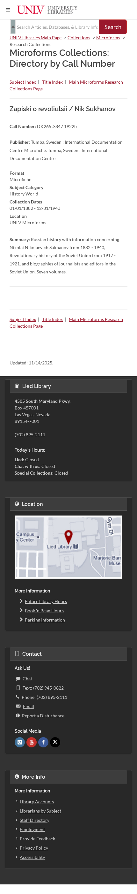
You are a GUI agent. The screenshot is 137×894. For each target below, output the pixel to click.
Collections (79, 37)
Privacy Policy (34, 848)
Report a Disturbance (43, 715)
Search (113, 26)
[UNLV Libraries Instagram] (20, 742)
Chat (27, 678)
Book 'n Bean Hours (44, 610)
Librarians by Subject (40, 811)
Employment (32, 829)
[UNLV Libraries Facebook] (43, 742)
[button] (8, 10)
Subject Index (23, 82)
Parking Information (45, 620)
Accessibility (32, 857)
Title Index (52, 82)
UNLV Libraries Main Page (35, 37)
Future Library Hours (46, 601)
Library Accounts (37, 801)
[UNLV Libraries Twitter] (55, 742)
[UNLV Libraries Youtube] (31, 742)
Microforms (108, 37)
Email (28, 706)
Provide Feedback (37, 838)
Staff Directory (34, 820)
